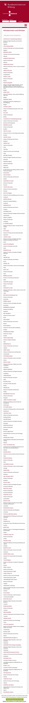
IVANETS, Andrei (6, 76)
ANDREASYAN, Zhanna (8, 64)
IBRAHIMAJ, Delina (7, 52)
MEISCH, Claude (6, 362)
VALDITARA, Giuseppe (8, 281)
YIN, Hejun (5, 149)
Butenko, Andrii (6, 631)
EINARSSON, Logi (7, 250)
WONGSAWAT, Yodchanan (9, 585)
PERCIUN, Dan (6, 387)
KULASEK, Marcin (7, 452)
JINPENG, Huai (6, 143)
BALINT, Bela (6, 527)
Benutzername (5, 19)
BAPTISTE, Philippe (7, 193)
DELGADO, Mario (7, 381)
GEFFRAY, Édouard (7, 199)
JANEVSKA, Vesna (7, 413)
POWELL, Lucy (6, 665)
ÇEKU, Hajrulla (6, 319)
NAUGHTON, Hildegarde (8, 244)
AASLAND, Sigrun (7, 419)
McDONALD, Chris (7, 658)
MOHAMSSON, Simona (8, 508)
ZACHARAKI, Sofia (7, 211)
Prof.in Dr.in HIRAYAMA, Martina (10, 514)
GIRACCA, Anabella (7, 217)
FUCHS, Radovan (6, 325)
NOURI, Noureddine (7, 606)
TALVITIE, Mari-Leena (8, 187)
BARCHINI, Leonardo (7, 125)
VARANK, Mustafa (7, 618)
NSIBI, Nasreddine (7, 612)
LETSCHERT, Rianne (7, 407)
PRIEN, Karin (6, 167)
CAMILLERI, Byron (7, 375)
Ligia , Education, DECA (8, 476)
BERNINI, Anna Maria (7, 275)
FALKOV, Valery (6, 482)
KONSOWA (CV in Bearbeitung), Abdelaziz (12, 39)
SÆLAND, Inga (6, 257)
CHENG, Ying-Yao (7, 567)
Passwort (11, 19)
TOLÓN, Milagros (7, 560)
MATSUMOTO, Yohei (8, 287)
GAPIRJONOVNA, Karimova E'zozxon (11, 652)
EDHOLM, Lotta (6, 500)
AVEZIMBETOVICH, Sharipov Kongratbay (12, 645)
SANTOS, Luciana (7, 131)
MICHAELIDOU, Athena (8, 692)
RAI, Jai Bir (5, 112)
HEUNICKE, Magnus (7, 161)
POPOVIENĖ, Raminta (8, 356)
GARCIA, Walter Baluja (8, 337)
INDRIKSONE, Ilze (7, 343)
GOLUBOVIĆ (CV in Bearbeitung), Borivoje (12, 118)
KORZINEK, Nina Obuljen (8, 331)
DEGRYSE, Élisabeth (7, 82)
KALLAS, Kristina (6, 174)
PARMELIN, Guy (6, 521)
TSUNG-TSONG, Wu (7, 573)
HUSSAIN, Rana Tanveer (8, 437)
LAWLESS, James (7, 236)
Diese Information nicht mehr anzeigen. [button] (15, 699)
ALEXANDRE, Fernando (8, 464)
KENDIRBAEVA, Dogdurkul (9, 307)
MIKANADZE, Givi (7, 205)
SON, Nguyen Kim (7, 672)
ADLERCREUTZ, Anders (8, 181)
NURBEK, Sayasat (7, 301)
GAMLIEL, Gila (6, 263)
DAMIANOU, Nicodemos (8, 685)
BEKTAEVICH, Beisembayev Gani (10, 295)
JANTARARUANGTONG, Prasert (10, 579)
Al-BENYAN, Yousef (7, 494)
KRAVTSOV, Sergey (7, 488)
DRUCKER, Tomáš (7, 540)
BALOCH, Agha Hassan (8, 431)
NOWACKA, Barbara (7, 458)
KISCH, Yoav (6, 269)
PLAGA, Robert (6, 592)
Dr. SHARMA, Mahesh (8, 223)
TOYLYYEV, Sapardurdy (8, 624)
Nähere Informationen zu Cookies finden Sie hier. (14, 701)
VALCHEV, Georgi (7, 137)
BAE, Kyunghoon (7, 313)
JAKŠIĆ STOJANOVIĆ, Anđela (9, 399)
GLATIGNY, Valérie (7, 106)
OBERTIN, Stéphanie (7, 369)
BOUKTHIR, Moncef (7, 598)
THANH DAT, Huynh (7, 678)
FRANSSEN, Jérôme (7, 99)
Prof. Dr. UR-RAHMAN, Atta (9, 444)
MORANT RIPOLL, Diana (8, 554)
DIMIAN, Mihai (6, 470)
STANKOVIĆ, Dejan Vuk (8, 534)
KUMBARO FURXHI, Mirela (9, 58)
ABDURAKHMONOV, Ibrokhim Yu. (10, 637)
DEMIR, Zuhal (6, 92)
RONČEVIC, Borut (7, 547)
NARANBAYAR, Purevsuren (9, 393)
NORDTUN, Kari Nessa (8, 425)
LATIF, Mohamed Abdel (8, 46)
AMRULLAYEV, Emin (7, 70)
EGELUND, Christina (7, 155)
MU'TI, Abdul (6, 230)
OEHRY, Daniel (6, 350)
